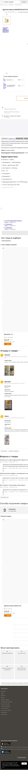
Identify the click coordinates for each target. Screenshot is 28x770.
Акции (24, 2)
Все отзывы (4, 451)
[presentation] (1, 208)
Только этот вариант (14, 451)
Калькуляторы (22, 757)
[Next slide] (7, 73)
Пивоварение (11, 4)
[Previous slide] (7, 14)
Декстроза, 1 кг (10, 79)
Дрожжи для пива (18, 4)
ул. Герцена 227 (8, 224)
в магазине (8, 341)
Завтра (8, 344)
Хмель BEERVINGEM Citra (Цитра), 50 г (11, 86)
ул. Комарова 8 (8, 227)
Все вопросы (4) (4, 497)
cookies (10, 762)
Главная (1, 4)
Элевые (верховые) (6, 240)
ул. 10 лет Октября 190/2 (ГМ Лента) (13, 220)
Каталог (5, 4)
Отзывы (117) (12, 138)
